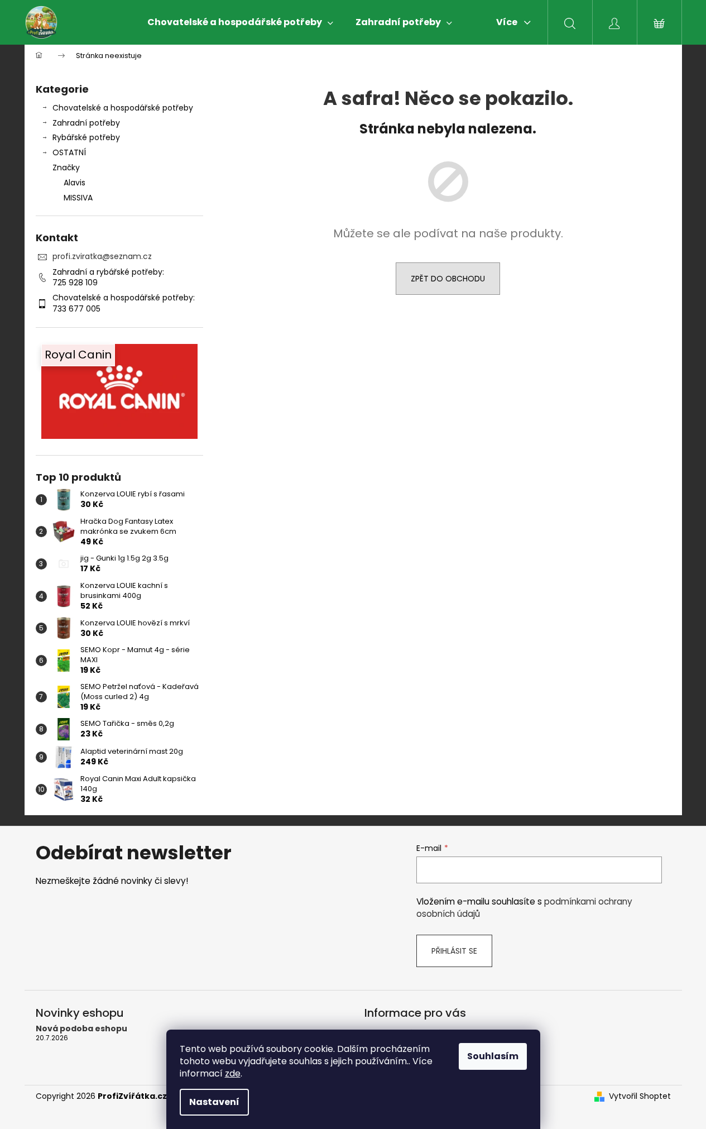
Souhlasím (492, 1056)
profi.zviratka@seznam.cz (102, 256)
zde (233, 1073)
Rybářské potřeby (86, 137)
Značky (66, 167)
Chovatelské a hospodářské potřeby (122, 107)
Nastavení (214, 1101)
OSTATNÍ (69, 152)
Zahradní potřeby (86, 122)
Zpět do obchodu (448, 278)
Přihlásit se (454, 950)
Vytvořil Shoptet (640, 1096)
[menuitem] (240, 22)
